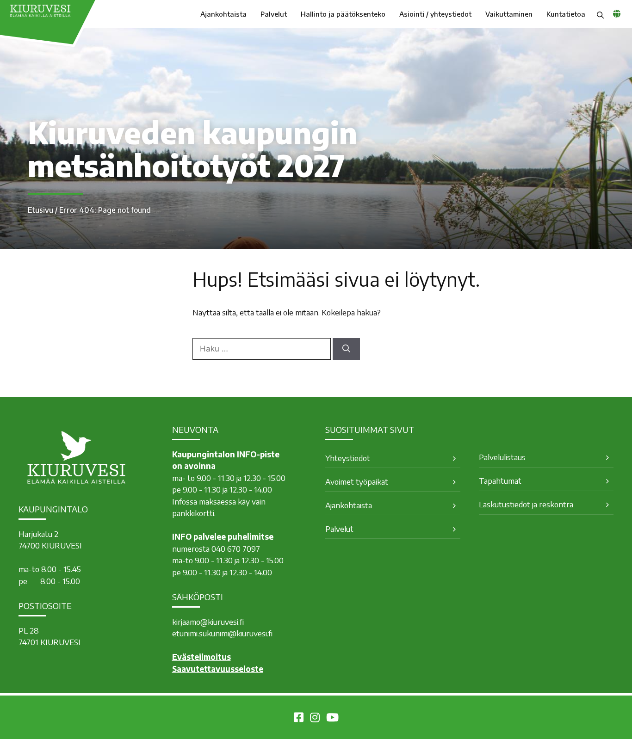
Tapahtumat (500, 480)
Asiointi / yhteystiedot (435, 14)
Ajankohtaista (223, 14)
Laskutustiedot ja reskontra (526, 504)
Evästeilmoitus (201, 657)
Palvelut (273, 14)
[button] (600, 14)
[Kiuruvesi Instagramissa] (315, 718)
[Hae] (346, 349)
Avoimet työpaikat (356, 481)
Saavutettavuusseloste (217, 669)
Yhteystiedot (347, 458)
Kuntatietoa (565, 14)
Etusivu (40, 210)
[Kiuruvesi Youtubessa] (332, 718)
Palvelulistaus (502, 457)
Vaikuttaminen (509, 14)
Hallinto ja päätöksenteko (343, 14)
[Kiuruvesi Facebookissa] (298, 718)
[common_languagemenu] (617, 13)
